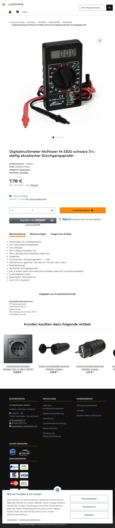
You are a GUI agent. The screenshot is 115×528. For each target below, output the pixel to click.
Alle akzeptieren (89, 498)
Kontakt (80, 410)
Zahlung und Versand (87, 405)
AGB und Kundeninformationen (53, 407)
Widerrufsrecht (50, 428)
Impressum (12, 519)
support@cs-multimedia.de (24, 426)
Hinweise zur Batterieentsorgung (52, 435)
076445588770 (18, 420)
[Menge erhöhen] (52, 210)
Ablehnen (89, 515)
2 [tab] (56, 137)
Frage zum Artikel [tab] (61, 234)
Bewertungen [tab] (38, 234)
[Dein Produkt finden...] (109, 8)
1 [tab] (53, 137)
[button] (10, 12)
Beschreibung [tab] (17, 234)
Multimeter (25, 169)
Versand (34, 185)
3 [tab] (59, 137)
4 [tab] (62, 137)
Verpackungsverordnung (54, 423)
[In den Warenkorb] (11, 33)
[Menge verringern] (12, 210)
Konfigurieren (89, 507)
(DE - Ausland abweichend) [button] (36, 199)
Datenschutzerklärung (30, 519)
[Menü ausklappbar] (3, 4)
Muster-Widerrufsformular (89, 415)
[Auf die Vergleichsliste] (100, 40)
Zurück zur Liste (17, 22)
